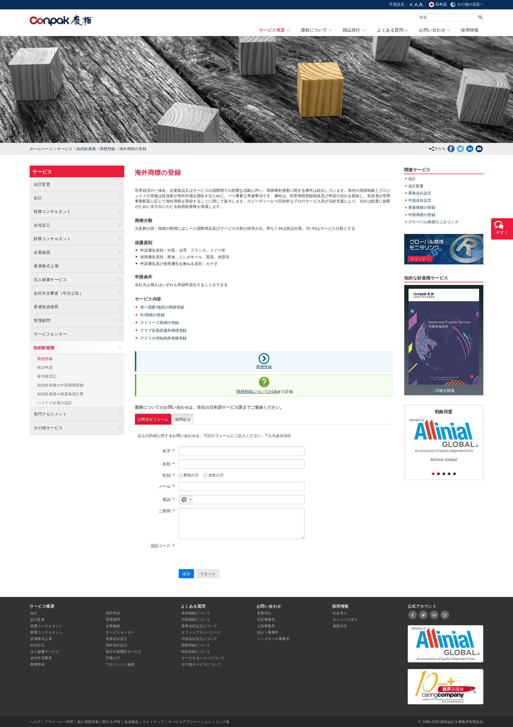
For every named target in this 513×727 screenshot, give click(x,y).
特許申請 (45, 367)
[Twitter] (460, 148)
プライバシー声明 (58, 721)
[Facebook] (451, 148)
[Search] (480, 17)
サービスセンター (50, 334)
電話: (168, 499)
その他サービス (48, 427)
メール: (167, 486)
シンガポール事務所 (273, 638)
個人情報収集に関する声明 (99, 721)
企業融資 (42, 252)
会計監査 (42, 184)
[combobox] (186, 499)
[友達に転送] (479, 148)
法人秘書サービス (50, 279)
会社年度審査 (41, 657)
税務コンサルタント (52, 211)
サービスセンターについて (203, 657)
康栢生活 (340, 625)
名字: (168, 450)
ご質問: (167, 510)
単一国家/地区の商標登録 (162, 307)
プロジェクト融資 (120, 664)
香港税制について (195, 613)
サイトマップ (153, 721)
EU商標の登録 (152, 314)
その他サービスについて (201, 664)
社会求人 (340, 613)
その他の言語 (468, 4)
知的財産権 (86, 148)
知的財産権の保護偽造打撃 (60, 393)
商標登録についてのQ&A (258, 391)
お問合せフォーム (153, 419)
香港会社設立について (199, 625)
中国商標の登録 (422, 214)
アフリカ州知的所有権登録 (163, 338)
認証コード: (163, 545)
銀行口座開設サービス (124, 651)
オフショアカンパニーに (201, 632)
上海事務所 (266, 625)
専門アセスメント (50, 414)
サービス (64, 148)
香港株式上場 (46, 265)
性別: (168, 475)
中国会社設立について (199, 638)
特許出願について (195, 651)
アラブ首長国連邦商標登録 (163, 330)
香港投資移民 (46, 306)
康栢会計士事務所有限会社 (461, 721)
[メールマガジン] (445, 615)
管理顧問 (42, 320)
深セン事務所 (268, 632)
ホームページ (41, 148)
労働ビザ (113, 657)
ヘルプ (35, 721)
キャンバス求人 (345, 619)
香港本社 (264, 613)
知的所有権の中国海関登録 (60, 385)
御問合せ (183, 419)
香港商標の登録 (422, 207)
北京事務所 (266, 619)
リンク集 (222, 721)
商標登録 (107, 148)
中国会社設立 (420, 200)
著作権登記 (47, 376)
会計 (38, 197)
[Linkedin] (470, 148)
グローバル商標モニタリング (433, 221)
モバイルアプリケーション (189, 721)
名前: (168, 463)
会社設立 (42, 225)
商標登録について (195, 645)
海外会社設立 (116, 645)
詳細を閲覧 (445, 390)
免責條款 (131, 721)
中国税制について (195, 619)
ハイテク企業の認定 (54, 402)
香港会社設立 (420, 193)
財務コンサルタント (52, 238)
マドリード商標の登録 (159, 322)
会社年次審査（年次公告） (58, 293)
